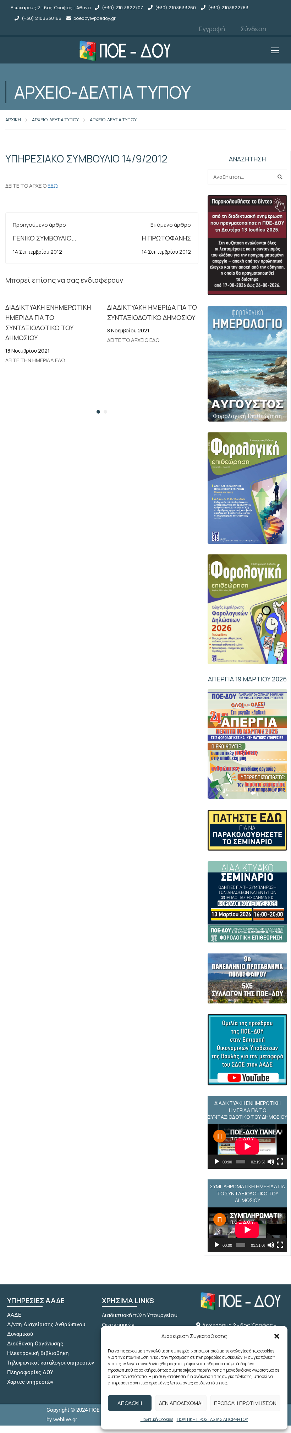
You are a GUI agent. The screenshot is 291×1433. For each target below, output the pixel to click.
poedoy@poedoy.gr (94, 18)
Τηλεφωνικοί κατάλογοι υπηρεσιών (50, 1363)
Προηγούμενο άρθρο (39, 224)
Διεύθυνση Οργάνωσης (35, 1343)
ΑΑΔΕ (14, 1315)
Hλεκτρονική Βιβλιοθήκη (38, 1353)
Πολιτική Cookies (157, 1419)
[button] (276, 1336)
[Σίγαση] (270, 1161)
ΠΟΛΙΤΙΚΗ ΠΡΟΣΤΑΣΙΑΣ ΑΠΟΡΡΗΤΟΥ (212, 1419)
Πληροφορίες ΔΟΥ (30, 1372)
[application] (247, 1146)
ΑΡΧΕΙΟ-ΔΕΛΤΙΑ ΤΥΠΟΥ (55, 119)
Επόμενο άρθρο (170, 224)
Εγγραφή (212, 28)
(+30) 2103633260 (175, 7)
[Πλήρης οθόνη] (280, 1161)
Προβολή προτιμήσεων (245, 1403)
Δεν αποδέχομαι (181, 1403)
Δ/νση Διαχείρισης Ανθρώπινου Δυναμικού (46, 1329)
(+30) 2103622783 (228, 7)
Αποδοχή (129, 1403)
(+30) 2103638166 (41, 18)
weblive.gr (65, 1419)
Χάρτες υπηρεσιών (30, 1382)
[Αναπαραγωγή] (216, 1161)
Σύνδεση (253, 28)
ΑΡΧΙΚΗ (13, 119)
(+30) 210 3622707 (122, 7)
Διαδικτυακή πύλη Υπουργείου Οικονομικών (139, 1319)
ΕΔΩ (53, 185)
